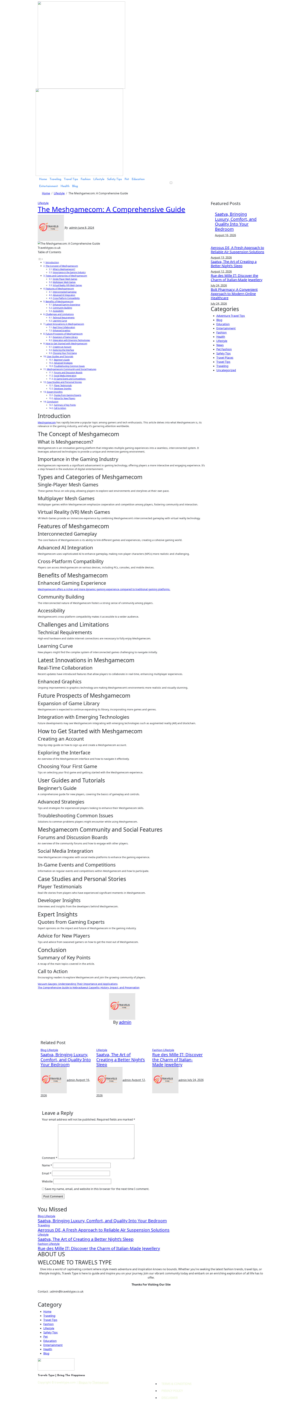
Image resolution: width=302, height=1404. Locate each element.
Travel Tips (71, 179)
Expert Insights (55, 391)
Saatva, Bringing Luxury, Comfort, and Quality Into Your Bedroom (66, 1059)
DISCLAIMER (169, 1398)
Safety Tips (114, 179)
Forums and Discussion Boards (68, 372)
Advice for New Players (64, 398)
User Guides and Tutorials (60, 356)
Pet (127, 179)
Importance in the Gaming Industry (69, 272)
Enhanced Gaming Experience (66, 304)
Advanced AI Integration (64, 295)
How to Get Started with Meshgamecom (66, 343)
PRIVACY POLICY (172, 1391)
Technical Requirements (63, 317)
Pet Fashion (224, 349)
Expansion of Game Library (65, 337)
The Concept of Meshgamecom (62, 265)
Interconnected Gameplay (65, 292)
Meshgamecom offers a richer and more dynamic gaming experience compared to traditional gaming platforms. (104, 589)
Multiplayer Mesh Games (64, 282)
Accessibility (58, 311)
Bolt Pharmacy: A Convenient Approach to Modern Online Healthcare (234, 293)
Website (47, 1181)
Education (138, 179)
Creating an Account (62, 347)
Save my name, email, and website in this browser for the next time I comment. (97, 1189)
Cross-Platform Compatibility (66, 298)
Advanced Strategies (63, 363)
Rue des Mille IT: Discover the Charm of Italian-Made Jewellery (177, 1059)
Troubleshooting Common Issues (69, 366)
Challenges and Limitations (60, 314)
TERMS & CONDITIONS (176, 1384)
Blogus (83, 1382)
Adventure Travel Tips (230, 316)
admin (73, 228)
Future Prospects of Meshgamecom (64, 333)
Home (43, 179)
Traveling (55, 179)
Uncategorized (226, 370)
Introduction (52, 262)
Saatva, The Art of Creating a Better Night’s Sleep (120, 1059)
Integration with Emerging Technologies (71, 340)
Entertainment (48, 186)
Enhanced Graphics (61, 330)
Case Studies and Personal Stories (64, 382)
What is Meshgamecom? (64, 269)
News (220, 345)
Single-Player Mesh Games (65, 279)
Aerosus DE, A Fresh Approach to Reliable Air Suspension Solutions (237, 249)
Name (47, 1165)
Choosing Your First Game (65, 353)
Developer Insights (62, 388)
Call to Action (60, 408)
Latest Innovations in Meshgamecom (65, 324)
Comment (49, 1158)
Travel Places (224, 358)
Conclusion (52, 401)
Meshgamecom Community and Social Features (71, 369)
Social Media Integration (65, 375)
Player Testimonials (63, 385)
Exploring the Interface (63, 350)
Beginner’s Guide (62, 360)
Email (46, 1173)
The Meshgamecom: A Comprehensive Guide (111, 209)
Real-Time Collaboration (64, 327)
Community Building (62, 308)
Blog (75, 186)
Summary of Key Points (65, 405)
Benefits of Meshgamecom (59, 301)
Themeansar (100, 1382)
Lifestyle (98, 179)
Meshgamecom (47, 422)
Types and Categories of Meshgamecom (66, 275)
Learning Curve (60, 320)
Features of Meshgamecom (60, 288)
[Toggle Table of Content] (40, 258)
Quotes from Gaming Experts (67, 395)
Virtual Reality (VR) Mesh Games (67, 285)
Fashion (86, 179)
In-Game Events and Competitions (69, 379)
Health (65, 186)
